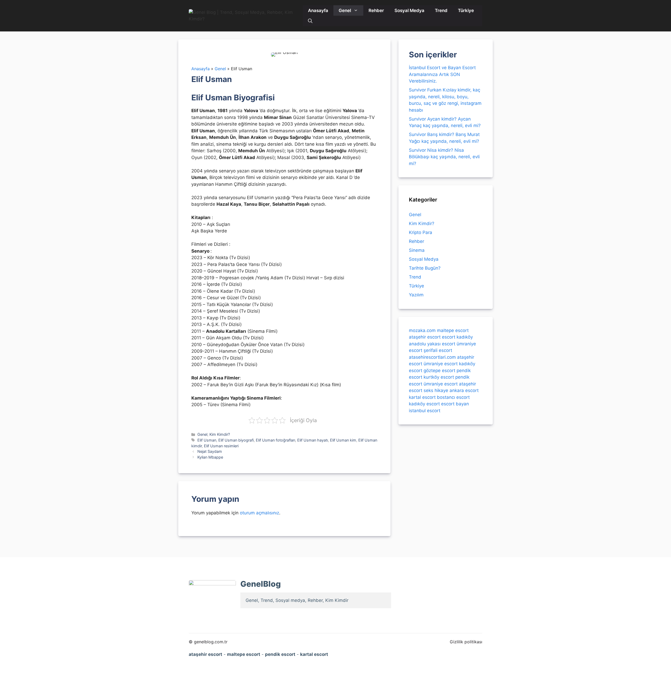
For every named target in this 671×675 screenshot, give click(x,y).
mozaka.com (422, 330)
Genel (345, 10)
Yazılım (416, 294)
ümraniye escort (441, 363)
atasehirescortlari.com (432, 357)
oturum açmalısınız (259, 512)
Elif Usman (206, 440)
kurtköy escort (439, 377)
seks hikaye (436, 390)
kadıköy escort (424, 403)
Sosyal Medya (409, 10)
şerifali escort (438, 350)
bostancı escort (453, 397)
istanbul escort (424, 410)
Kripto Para (420, 232)
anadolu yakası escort (432, 343)
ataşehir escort (425, 337)
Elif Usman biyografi (236, 440)
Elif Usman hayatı (312, 440)
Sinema (417, 250)
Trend (441, 10)
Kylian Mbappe (210, 457)
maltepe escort (453, 330)
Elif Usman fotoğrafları (275, 440)
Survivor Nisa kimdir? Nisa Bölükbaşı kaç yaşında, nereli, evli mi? (444, 157)
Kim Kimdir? (219, 434)
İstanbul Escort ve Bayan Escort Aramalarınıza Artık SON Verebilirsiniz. (442, 74)
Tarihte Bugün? (425, 268)
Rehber (376, 10)
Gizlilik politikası (466, 641)
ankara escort (464, 390)
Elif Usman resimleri (221, 446)
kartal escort (422, 397)
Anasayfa (318, 10)
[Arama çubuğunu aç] (310, 21)
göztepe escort (439, 370)
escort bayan (455, 403)
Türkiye (466, 10)
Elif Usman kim (343, 440)
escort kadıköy (457, 337)
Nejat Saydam (209, 451)
